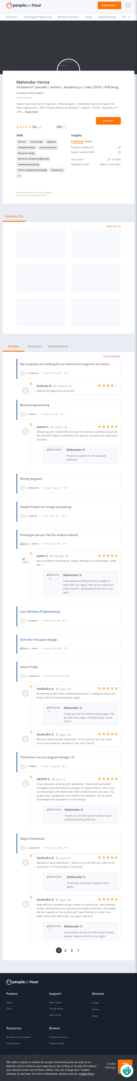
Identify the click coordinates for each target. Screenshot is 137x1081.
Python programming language (32, 170)
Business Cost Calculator (18, 1037)
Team (9, 1008)
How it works (55, 1002)
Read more (31, 111)
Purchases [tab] (35, 346)
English (19, 97)
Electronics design (26, 153)
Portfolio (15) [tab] (14, 216)
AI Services (11, 16)
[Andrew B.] (22, 373)
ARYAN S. (33, 766)
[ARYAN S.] (22, 766)
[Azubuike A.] (22, 676)
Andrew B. (34, 373)
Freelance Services (58, 1037)
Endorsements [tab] (58, 346)
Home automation (48, 147)
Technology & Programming (37, 16)
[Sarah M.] (22, 516)
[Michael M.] (22, 487)
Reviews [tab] (13, 346)
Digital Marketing (107, 16)
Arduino (22, 141)
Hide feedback (111, 356)
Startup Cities (13, 1043)
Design (88, 16)
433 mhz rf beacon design (38, 640)
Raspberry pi (57, 170)
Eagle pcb (51, 141)
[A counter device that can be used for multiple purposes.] (96, 277)
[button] (127, 5)
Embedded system (26, 147)
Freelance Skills (57, 1043)
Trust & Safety (56, 1008)
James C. (33, 414)
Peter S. (35, 648)
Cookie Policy (86, 1073)
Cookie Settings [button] (110, 1065)
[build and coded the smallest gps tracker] (41, 243)
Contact (108, 120)
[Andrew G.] (22, 620)
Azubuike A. (34, 676)
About (9, 1002)
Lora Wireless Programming (40, 611)
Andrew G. (34, 620)
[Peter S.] (24, 648)
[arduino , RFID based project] (96, 312)
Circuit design (36, 141)
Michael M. (34, 487)
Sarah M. (33, 516)
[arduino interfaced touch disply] (41, 312)
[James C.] (22, 414)
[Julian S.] (24, 543)
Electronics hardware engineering (33, 158)
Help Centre (55, 1014)
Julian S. (35, 543)
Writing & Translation (68, 16)
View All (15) (113, 226)
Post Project (110, 5)
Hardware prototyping (28, 164)
